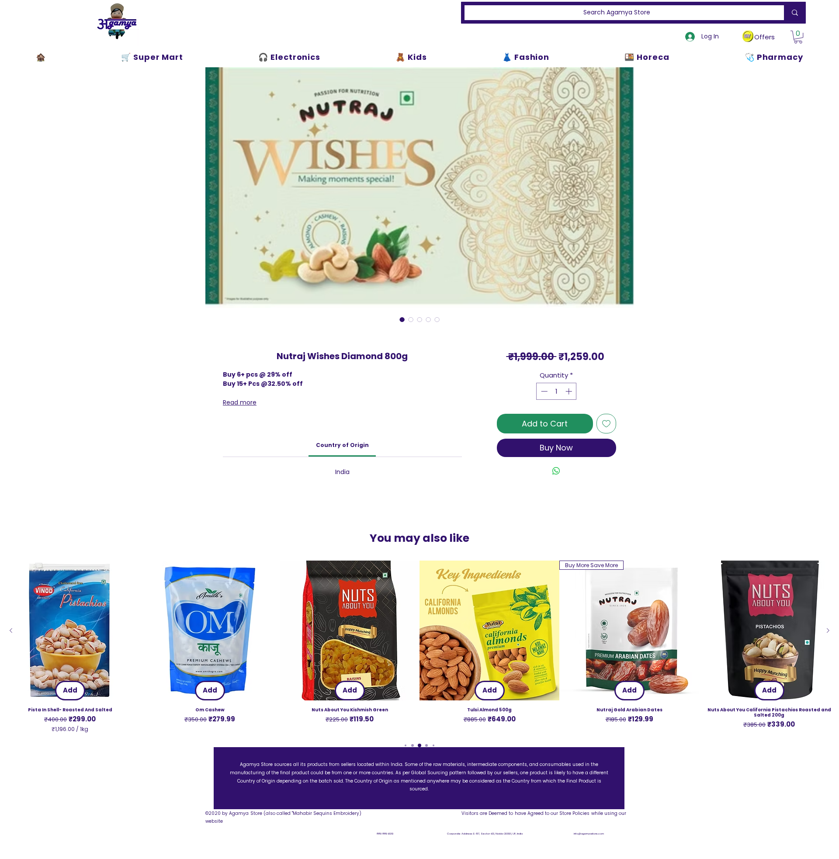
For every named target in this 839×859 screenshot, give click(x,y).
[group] (419, 647)
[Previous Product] (11, 630)
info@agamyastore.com (589, 833)
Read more (240, 402)
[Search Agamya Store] (793, 12)
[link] (342, 445)
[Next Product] (828, 630)
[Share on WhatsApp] (556, 471)
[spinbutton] (556, 391)
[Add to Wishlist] (606, 423)
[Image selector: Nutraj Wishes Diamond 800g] (402, 319)
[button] (798, 37)
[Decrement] (543, 391)
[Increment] (570, 391)
